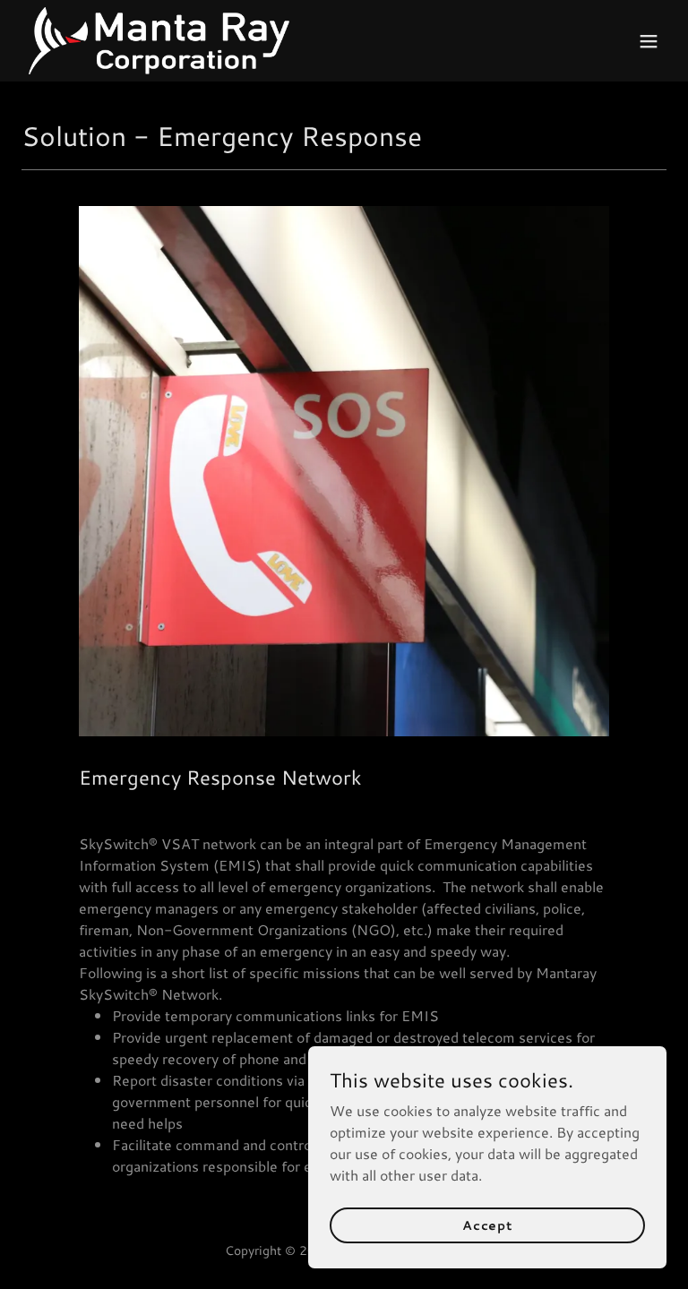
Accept (487, 1224)
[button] (648, 41)
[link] (159, 40)
